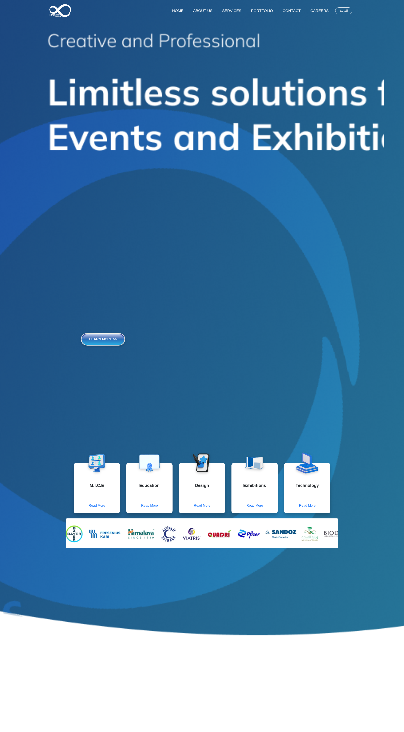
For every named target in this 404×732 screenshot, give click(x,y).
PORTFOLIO (262, 11)
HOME (177, 11)
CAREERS (319, 11)
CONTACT (292, 11)
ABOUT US (203, 11)
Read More (97, 505)
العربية (344, 10)
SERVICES (231, 11)
